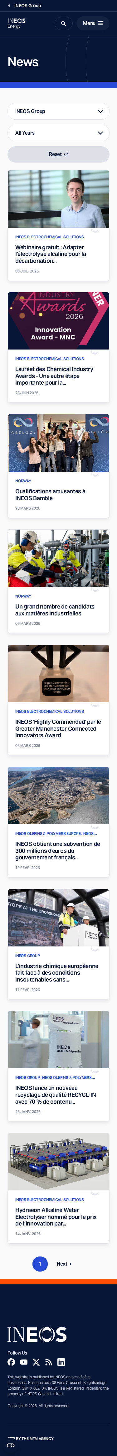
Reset (55, 154)
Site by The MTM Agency (30, 1439)
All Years (25, 133)
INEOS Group (30, 111)
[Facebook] (11, 1362)
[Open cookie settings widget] (10, 1445)
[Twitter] (36, 1362)
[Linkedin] (61, 1362)
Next (66, 1265)
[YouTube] (23, 1362)
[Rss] (48, 1362)
